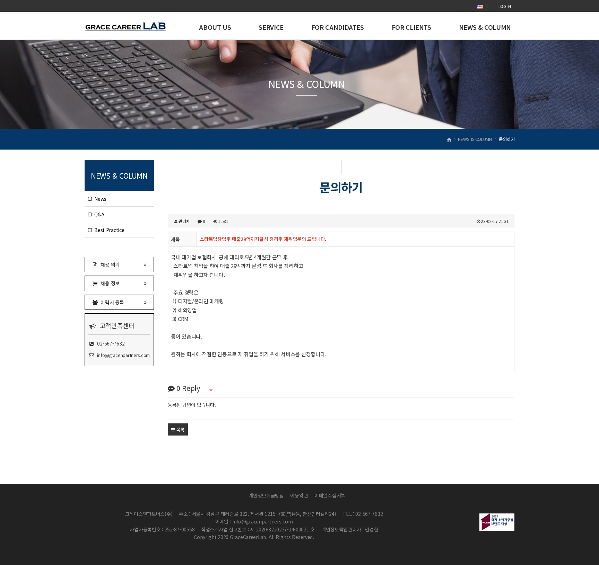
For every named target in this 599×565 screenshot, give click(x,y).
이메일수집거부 (329, 495)
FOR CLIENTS (411, 27)
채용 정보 (109, 283)
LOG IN (504, 6)
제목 (175, 239)
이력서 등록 (111, 302)
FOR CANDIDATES (337, 27)
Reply (188, 388)
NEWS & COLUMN (485, 27)
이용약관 (299, 495)
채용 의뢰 (109, 264)
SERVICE (271, 27)
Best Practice (108, 229)
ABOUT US (215, 27)
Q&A (98, 214)
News (99, 198)
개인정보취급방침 (266, 495)
